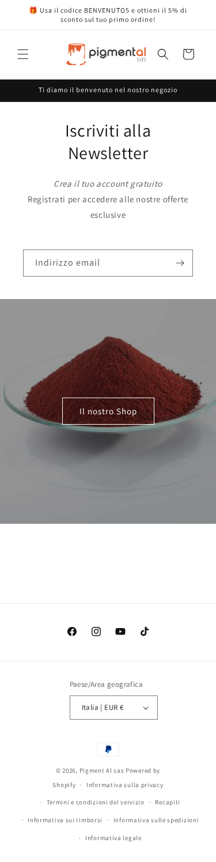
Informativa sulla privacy (125, 785)
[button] (23, 54)
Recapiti (167, 802)
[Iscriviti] (179, 263)
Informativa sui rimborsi (65, 820)
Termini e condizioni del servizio (96, 802)
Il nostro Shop (108, 411)
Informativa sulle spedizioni (156, 820)
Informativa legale (113, 838)
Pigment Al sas (101, 770)
